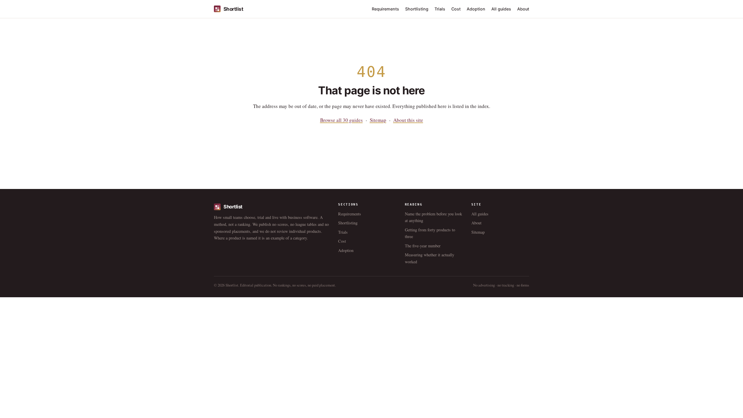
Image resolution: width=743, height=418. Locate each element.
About (523, 8)
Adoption (476, 8)
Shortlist (233, 9)
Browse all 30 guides (341, 120)
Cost (456, 8)
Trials (439, 8)
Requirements (385, 8)
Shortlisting (416, 8)
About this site (408, 120)
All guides (501, 8)
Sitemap (378, 120)
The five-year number (423, 245)
